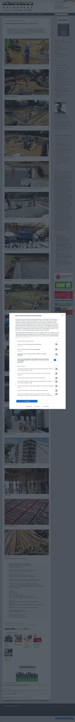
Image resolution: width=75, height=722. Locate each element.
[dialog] (37, 361)
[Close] (62, 315)
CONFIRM (27, 401)
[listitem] (37, 341)
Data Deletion (29, 406)
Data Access (37, 406)
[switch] (56, 344)
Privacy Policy (46, 406)
